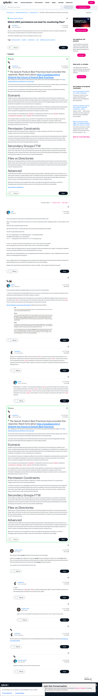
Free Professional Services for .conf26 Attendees (81, 92)
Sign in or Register (81, 688)
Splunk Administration (22, 12)
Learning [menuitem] (60, 2)
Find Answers (10, 12)
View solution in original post (16, 187)
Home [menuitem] (16, 2)
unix (37, 40)
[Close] (43, 689)
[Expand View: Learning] (63, 2)
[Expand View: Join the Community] (32, 2)
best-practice (16, 40)
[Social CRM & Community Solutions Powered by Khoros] (88, 678)
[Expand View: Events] (49, 2)
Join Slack (81, 55)
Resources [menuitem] (69, 2)
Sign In (91, 2)
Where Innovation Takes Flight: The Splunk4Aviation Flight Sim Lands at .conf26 (81, 123)
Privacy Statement (7, 693)
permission (31, 40)
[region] (22, 691)
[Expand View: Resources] (72, 2)
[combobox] (40, 7)
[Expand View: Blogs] (56, 2)
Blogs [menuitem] (53, 2)
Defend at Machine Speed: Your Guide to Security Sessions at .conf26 (81, 107)
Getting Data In (34, 12)
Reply (63, 47)
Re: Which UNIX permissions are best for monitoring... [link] (54, 12)
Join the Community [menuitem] (26, 2)
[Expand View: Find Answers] (43, 2)
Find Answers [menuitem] (38, 2)
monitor (24, 40)
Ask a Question (83, 7)
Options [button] (87, 12)
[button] (67, 19)
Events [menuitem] (47, 2)
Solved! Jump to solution (16, 18)
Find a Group (81, 76)
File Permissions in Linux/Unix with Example (19, 305)
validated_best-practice (47, 40)
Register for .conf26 (81, 30)
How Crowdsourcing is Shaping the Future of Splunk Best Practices (34, 76)
